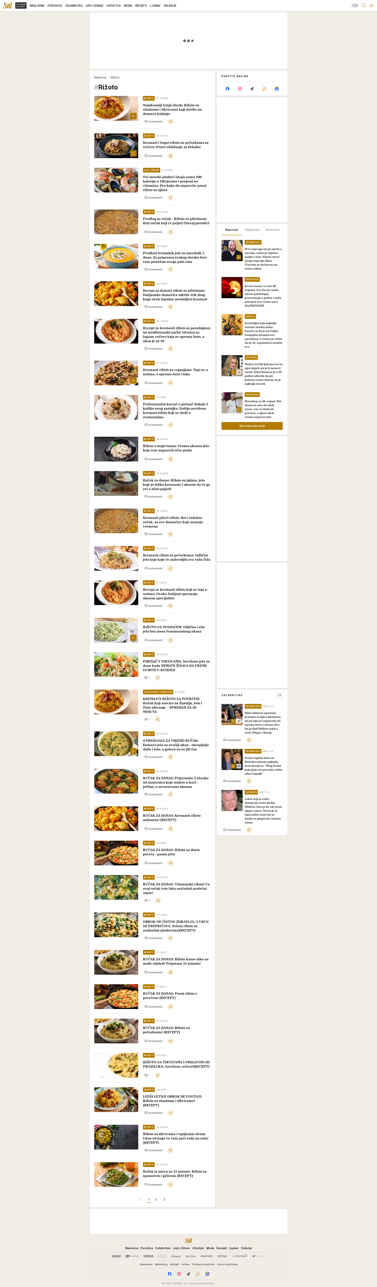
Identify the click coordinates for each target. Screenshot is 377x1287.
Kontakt (174, 1264)
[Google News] (277, 88)
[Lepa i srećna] (191, 1256)
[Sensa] (222, 1256)
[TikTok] (252, 88)
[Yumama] (239, 1256)
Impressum (146, 1264)
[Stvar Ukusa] (258, 1256)
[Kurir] (116, 1256)
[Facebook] (227, 88)
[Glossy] (176, 1256)
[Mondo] (132, 1256)
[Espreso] (148, 1256)
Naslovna (100, 77)
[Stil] (7, 5)
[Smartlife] (206, 1256)
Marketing (161, 1264)
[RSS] (264, 88)
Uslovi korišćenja (227, 1264)
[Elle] (162, 1256)
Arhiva (185, 1264)
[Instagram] (240, 88)
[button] (153, 121)
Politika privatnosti (203, 1264)
